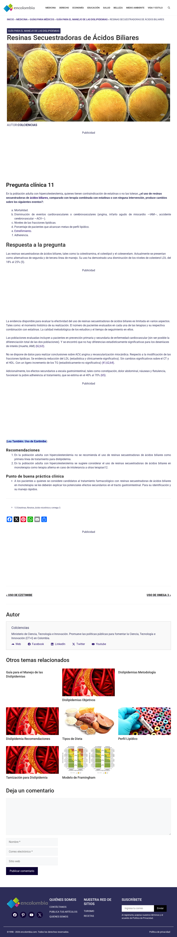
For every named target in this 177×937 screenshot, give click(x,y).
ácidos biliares (39, 197)
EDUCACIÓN (93, 7)
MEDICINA (50, 7)
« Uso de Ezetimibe (19, 595)
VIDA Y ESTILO (155, 7)
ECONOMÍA (78, 7)
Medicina (21, 19)
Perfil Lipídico (127, 739)
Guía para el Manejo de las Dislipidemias (82, 19)
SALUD (106, 7)
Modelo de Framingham (78, 777)
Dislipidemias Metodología (137, 672)
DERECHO (64, 7)
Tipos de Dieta (72, 739)
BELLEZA (118, 7)
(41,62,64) (108, 362)
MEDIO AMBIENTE (135, 7)
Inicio (10, 19)
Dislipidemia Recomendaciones (28, 739)
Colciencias (27, 125)
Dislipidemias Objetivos (78, 700)
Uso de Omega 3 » (159, 595)
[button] (169, 8)
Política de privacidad (159, 932)
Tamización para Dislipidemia (27, 777)
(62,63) (40, 346)
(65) (103, 375)
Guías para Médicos (42, 19)
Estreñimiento (22, 231)
